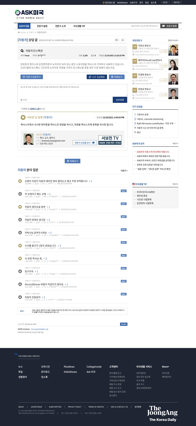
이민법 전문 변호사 (145, 77)
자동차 (31, 32)
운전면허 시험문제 (145, 203)
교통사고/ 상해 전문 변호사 (148, 48)
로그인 (165, 2)
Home (23, 32)
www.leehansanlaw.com (147, 54)
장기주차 (29, 271)
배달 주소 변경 (115, 384)
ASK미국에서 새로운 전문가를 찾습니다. (153, 156)
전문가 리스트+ (173, 40)
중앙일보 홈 (110, 2)
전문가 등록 (172, 26)
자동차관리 (41, 32)
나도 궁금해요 (98, 76)
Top (16, 353)
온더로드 (45, 371)
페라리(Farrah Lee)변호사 (150, 60)
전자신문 (165, 373)
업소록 (153, 2)
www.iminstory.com (145, 98)
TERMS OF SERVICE (96, 407)
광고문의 (113, 395)
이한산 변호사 (144, 45)
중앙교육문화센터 (143, 387)
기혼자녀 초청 (143, 114)
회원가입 (176, 2)
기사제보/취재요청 (117, 376)
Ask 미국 (91, 371)
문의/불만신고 (115, 373)
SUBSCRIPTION (55, 407)
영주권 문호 (142, 195)
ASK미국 (133, 2)
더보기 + (124, 170)
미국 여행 (140, 380)
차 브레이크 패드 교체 (35, 194)
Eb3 (138, 132)
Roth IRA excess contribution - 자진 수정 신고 (157, 123)
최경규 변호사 (144, 89)
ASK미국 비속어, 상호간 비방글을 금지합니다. (156, 160)
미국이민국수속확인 (146, 192)
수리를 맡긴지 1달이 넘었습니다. (40, 245)
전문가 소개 (60, 26)
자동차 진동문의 (32, 297)
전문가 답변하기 (33, 76)
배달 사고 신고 (115, 387)
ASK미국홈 (24, 26)
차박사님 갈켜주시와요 (36, 232)
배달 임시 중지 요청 (117, 391)
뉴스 (20, 366)
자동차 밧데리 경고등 (35, 219)
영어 (141, 2)
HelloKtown (122, 2)
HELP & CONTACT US (119, 407)
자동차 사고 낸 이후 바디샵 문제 (150, 127)
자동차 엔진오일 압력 (35, 206)
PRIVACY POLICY (75, 407)
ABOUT (21, 407)
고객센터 (113, 366)
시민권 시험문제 (144, 199)
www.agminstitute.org (39, 329)
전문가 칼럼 (42, 26)
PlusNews (69, 366)
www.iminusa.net (143, 83)
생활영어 (22, 377)
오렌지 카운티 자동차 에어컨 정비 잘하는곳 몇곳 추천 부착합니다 (56, 181)
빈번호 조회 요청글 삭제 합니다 (150, 164)
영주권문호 (141, 373)
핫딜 (147, 2)
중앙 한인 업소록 (143, 376)
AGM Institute (24, 329)
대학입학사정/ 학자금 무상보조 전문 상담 (30, 332)
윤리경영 (138, 407)
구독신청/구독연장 (117, 380)
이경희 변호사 (144, 74)
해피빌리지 (166, 376)
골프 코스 (140, 384)
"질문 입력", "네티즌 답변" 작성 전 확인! (154, 168)
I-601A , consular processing (150, 118)
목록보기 (118, 76)
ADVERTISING (36, 407)
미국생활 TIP (79, 26)
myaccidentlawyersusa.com (149, 69)
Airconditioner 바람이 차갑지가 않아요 (44, 284)
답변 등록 (120, 99)
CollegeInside (94, 366)
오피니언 (45, 366)
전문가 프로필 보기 (83, 142)
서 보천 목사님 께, (33, 258)
